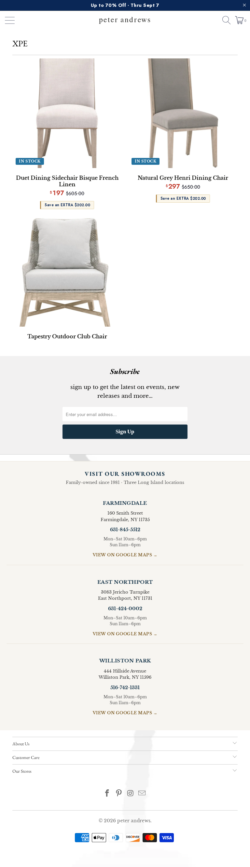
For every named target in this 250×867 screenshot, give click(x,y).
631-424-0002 (125, 609)
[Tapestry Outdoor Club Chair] (67, 272)
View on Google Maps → (125, 554)
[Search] (223, 20)
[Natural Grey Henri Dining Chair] (183, 113)
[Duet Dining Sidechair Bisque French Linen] (67, 113)
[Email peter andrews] (142, 794)
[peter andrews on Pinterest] (119, 794)
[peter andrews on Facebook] (107, 794)
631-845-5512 (125, 530)
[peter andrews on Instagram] (130, 794)
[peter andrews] (125, 20)
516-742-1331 (125, 687)
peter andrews (133, 821)
